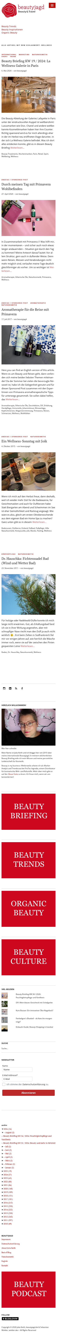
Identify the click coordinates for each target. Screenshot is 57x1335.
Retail (40, 154)
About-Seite (13, 774)
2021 (7, 1185)
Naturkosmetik (40, 55)
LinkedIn (10, 690)
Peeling (40, 530)
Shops (5, 57)
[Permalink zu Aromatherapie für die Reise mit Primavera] (28, 363)
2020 (8, 1188)
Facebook (22, 690)
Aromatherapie (8, 277)
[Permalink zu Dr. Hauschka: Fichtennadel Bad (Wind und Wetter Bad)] (28, 613)
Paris (35, 154)
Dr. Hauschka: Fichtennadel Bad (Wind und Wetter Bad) (25, 560)
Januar (9, 1167)
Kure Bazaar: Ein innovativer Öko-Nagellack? (34, 1010)
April (8, 1157)
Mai (8, 1153)
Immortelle (17, 408)
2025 (7, 1171)
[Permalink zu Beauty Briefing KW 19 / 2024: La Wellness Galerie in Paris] (28, 111)
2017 (8, 1199)
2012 (8, 1216)
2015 (8, 1206)
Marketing (24, 55)
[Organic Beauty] (28, 927)
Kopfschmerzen (8, 410)
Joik (28, 530)
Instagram (4, 690)
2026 (7, 1129)
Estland (25, 528)
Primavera (46, 277)
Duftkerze (16, 528)
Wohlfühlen (25, 413)
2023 (7, 1178)
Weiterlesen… (17, 147)
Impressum (6, 1239)
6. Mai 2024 (6, 70)
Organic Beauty (9, 32)
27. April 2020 (7, 194)
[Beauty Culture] (28, 975)
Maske (33, 530)
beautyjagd (21, 70)
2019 (8, 1192)
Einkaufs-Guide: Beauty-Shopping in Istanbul (34, 1027)
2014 (8, 1209)
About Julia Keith (9, 1248)
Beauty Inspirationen (12, 29)
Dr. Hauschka (13, 652)
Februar (10, 1164)
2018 (8, 1195)
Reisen (46, 410)
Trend (13, 57)
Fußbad (32, 528)
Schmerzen (6, 413)
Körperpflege (9, 554)
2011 (8, 1220)
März (8, 1160)
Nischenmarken (25, 154)
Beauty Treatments (10, 154)
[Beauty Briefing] (28, 830)
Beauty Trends (9, 26)
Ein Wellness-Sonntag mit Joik (24, 441)
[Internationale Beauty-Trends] (28, 878)
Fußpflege (40, 528)
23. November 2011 (10, 568)
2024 (7, 1174)
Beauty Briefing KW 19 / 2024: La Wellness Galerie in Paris (26, 63)
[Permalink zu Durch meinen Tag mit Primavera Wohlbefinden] (28, 235)
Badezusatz (6, 528)
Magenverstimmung (24, 410)
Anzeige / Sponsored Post (15, 180)
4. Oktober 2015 (8, 446)
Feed (16, 690)
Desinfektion (34, 405)
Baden (4, 652)
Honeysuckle (20, 530)
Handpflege (6, 408)
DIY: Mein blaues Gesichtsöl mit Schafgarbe (34, 1002)
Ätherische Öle (21, 277)
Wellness (14, 156)
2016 (8, 1202)
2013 (8, 1213)
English (5, 1261)
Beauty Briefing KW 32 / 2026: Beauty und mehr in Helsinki (29, 1143)
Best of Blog (6, 1252)
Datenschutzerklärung (33, 1084)
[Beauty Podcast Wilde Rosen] (28, 1308)
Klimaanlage (40, 408)
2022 (7, 1181)
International (9, 55)
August (9, 1132)
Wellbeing (6, 156)
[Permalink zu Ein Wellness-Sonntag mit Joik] (28, 489)
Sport (46, 154)
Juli (8, 1146)
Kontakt (5, 1265)
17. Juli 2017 (7, 319)
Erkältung (48, 405)
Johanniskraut (28, 408)
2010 (7, 1223)
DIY (41, 405)
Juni (8, 1150)
